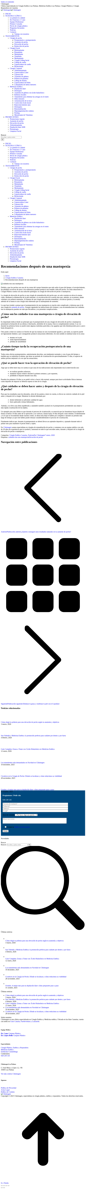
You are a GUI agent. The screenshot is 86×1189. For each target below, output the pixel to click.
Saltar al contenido (7, 2)
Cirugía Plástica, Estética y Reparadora (14, 1048)
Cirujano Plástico (10, 1033)
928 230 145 (7, 800)
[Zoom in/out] (8, 1185)
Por (39, 435)
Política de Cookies (8, 1092)
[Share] (4, 1185)
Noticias (31, 435)
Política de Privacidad (22, 827)
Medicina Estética (7, 1050)
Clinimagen (7, 427)
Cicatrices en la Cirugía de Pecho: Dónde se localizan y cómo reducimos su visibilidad (31, 776)
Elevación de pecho (36, 437)
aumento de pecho (17, 307)
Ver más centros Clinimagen (11, 1074)
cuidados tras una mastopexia (18, 437)
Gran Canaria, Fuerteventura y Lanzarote (24, 1021)
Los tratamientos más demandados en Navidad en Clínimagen (22, 763)
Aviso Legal (5, 1090)
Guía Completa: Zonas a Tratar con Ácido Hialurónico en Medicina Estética (28, 749)
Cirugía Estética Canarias (18, 435)
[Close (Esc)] (2, 1185)
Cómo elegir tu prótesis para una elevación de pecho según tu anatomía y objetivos (30, 722)
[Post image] (7, 720)
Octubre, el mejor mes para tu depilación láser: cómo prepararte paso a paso (27, 790)
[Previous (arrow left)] (2, 1187)
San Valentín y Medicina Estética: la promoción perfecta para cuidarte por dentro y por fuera (33, 736)
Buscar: (3, 845)
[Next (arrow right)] (4, 1187)
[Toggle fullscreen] (6, 1185)
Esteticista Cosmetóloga (9, 1052)
